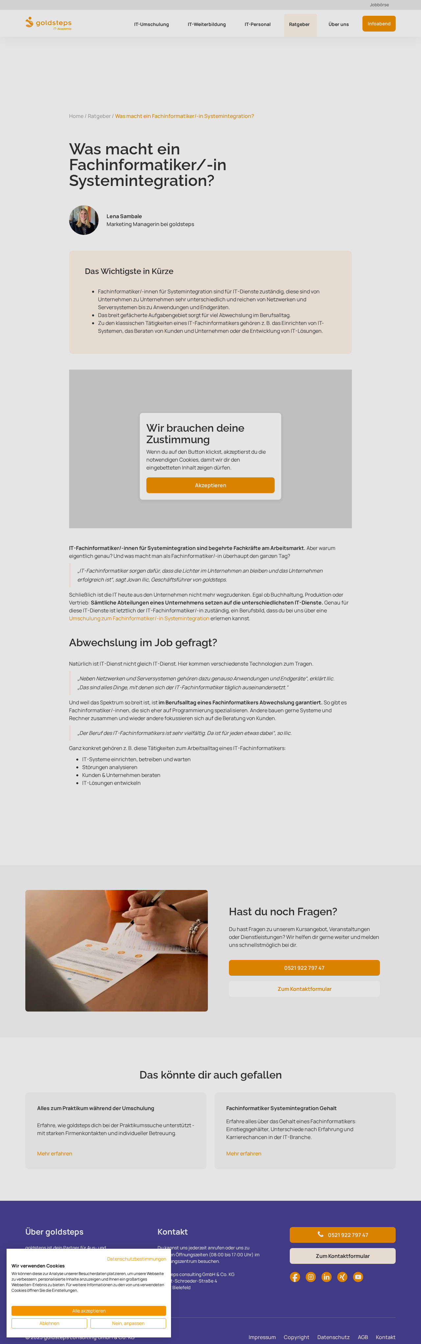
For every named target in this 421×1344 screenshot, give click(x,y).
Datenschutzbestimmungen (136, 1259)
